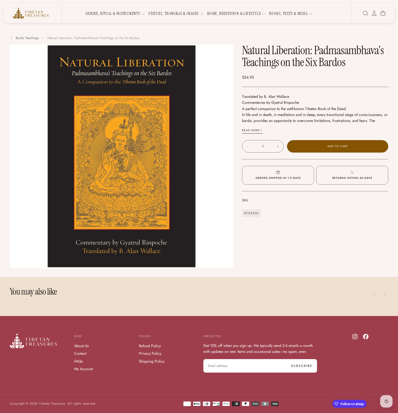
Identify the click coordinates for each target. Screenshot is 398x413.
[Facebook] (366, 336)
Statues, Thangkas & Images (173, 13)
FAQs (78, 361)
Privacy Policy (150, 353)
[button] (365, 13)
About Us (81, 346)
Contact (80, 353)
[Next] (385, 294)
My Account (83, 369)
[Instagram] (355, 336)
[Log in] (374, 13)
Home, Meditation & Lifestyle (234, 13)
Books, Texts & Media (288, 13)
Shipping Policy (151, 361)
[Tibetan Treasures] (33, 341)
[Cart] (383, 13)
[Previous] (374, 294)
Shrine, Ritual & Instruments (113, 13)
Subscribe (301, 365)
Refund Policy (150, 346)
